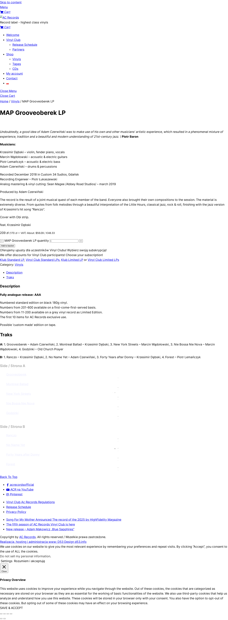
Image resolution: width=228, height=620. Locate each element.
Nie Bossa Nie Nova (20, 403)
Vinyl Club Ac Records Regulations (30, 502)
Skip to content (11, 2)
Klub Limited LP (72, 260)
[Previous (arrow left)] (1, 618)
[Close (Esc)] (11, 613)
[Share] (8, 613)
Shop (9, 54)
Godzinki (12, 413)
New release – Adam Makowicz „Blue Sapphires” (40, 529)
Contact (12, 78)
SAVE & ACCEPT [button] (11, 608)
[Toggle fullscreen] (4, 613)
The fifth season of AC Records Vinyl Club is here (40, 524)
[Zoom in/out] (1, 613)
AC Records (27, 537)
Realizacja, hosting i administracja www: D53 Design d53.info (43, 542)
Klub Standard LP (12, 260)
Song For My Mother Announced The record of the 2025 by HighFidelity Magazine (63, 519)
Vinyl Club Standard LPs (43, 260)
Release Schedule (24, 45)
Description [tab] (14, 272)
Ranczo (11, 435)
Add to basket (7, 246)
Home (4, 101)
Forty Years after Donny (23, 454)
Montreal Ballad (17, 384)
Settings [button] (6, 561)
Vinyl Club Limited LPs (103, 260)
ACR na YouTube (22, 489)
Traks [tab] (10, 277)
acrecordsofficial (21, 485)
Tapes (16, 64)
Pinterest (15, 494)
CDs (15, 69)
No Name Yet (15, 445)
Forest (10, 464)
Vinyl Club (13, 40)
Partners (18, 49)
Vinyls (16, 59)
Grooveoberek (16, 374)
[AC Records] (9, 17)
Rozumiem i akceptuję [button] (29, 561)
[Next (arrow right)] (4, 618)
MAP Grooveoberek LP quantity (26, 240)
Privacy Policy (16, 512)
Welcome (12, 35)
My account (14, 73)
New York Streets (18, 394)
